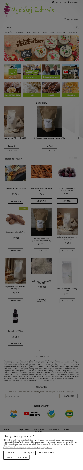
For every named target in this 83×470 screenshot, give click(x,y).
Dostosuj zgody (46, 453)
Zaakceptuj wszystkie (16, 457)
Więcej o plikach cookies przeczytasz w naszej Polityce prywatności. (27, 448)
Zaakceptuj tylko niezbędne (19, 453)
